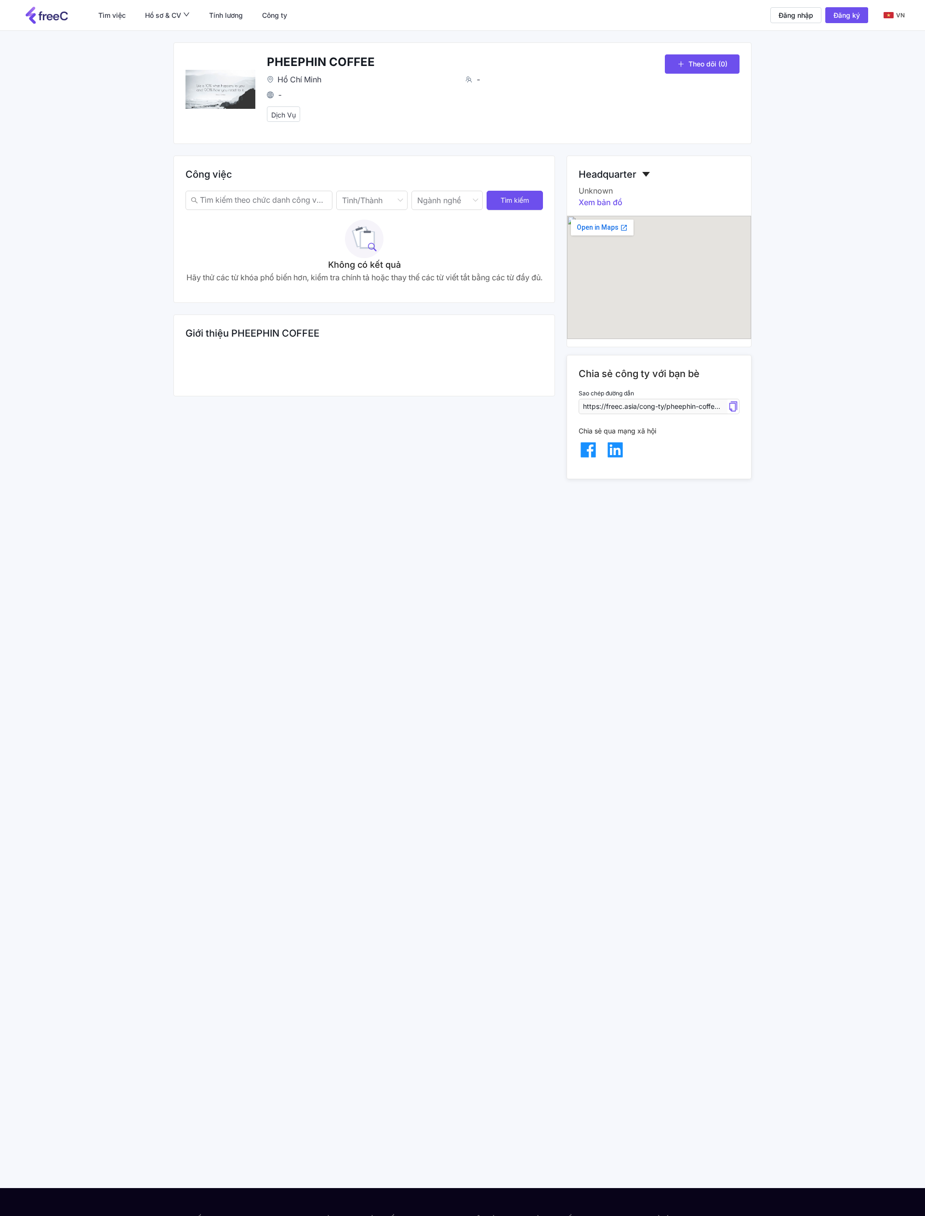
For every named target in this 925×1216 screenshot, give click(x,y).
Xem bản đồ (600, 202)
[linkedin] (615, 449)
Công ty (274, 15)
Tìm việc (112, 15)
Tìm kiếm (515, 200)
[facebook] (588, 449)
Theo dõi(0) (707, 64)
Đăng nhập (796, 15)
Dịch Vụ (283, 115)
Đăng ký (846, 15)
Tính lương (226, 15)
